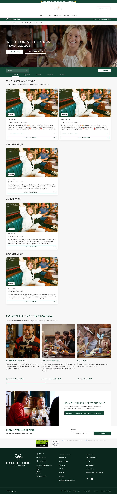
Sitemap (96, 491)
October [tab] (38, 74)
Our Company (90, 465)
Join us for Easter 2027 (94, 341)
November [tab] (50, 74)
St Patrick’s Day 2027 (16, 361)
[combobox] (17, 70)
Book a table (15, 51)
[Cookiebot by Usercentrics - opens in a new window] (11, 19)
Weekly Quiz (12, 119)
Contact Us (62, 457)
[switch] (49, 19)
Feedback (61, 472)
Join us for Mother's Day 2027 (58, 341)
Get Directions (40, 476)
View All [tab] (15, 74)
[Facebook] (87, 478)
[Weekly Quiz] (32, 103)
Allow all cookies (103, 4)
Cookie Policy (77, 491)
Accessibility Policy (65, 491)
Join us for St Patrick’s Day (23, 341)
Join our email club (36, 51)
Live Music (11, 179)
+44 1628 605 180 (41, 457)
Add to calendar (30, 137)
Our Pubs (88, 461)
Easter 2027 (82, 361)
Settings (87, 19)
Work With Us (90, 469)
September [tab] (27, 74)
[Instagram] (92, 478)
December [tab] (62, 74)
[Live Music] (32, 162)
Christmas (62, 465)
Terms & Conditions (106, 491)
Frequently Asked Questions (67, 480)
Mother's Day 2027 (50, 361)
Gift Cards (62, 469)
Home (8, 23)
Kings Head (30, 23)
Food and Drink (63, 461)
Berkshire (21, 23)
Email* (73, 429)
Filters (103, 70)
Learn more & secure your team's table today (84, 413)
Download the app (91, 457)
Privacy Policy (87, 491)
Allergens (61, 476)
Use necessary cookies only (102, 10)
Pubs (14, 23)
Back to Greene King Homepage (94, 472)
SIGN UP (102, 433)
